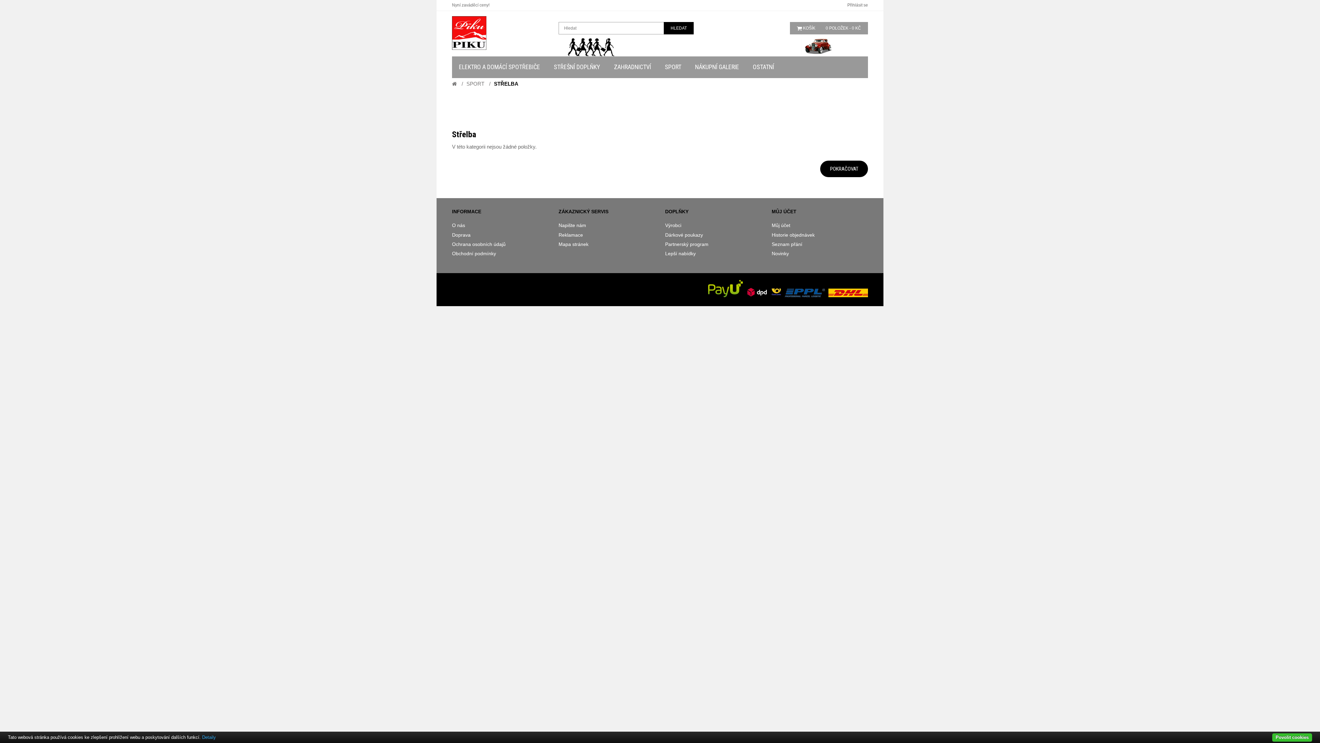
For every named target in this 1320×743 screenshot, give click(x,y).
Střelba (506, 84)
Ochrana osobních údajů (479, 244)
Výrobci (673, 225)
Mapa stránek (573, 244)
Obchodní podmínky (474, 253)
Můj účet (781, 225)
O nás (458, 225)
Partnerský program (686, 244)
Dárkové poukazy (684, 235)
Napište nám (572, 225)
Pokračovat (844, 169)
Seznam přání (787, 244)
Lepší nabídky (680, 253)
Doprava (461, 235)
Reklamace (571, 235)
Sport (475, 84)
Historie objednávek (793, 235)
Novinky (780, 253)
